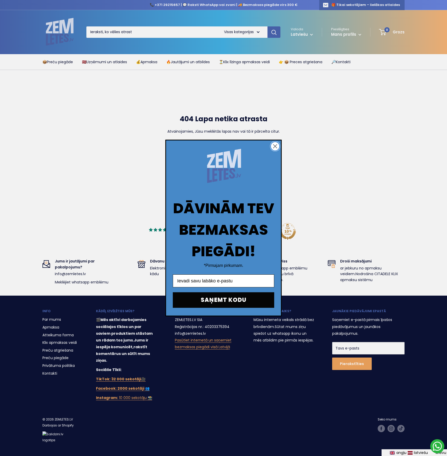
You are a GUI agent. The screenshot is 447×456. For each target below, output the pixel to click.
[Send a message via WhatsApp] (437, 446)
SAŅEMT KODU (224, 300)
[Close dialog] (275, 146)
